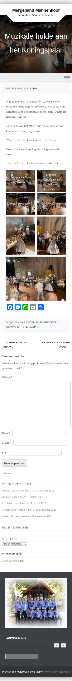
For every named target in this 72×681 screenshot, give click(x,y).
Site (4, 452)
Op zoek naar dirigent (14, 497)
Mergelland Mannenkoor (36, 10)
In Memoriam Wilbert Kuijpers (18, 509)
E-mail (6, 442)
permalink (31, 327)
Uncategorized (48, 322)
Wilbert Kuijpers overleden (16, 516)
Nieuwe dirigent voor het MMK (18, 490)
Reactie (7, 377)
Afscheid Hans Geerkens (16, 503)
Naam (6, 433)
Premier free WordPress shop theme (22, 671)
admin (33, 88)
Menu (36, 78)
